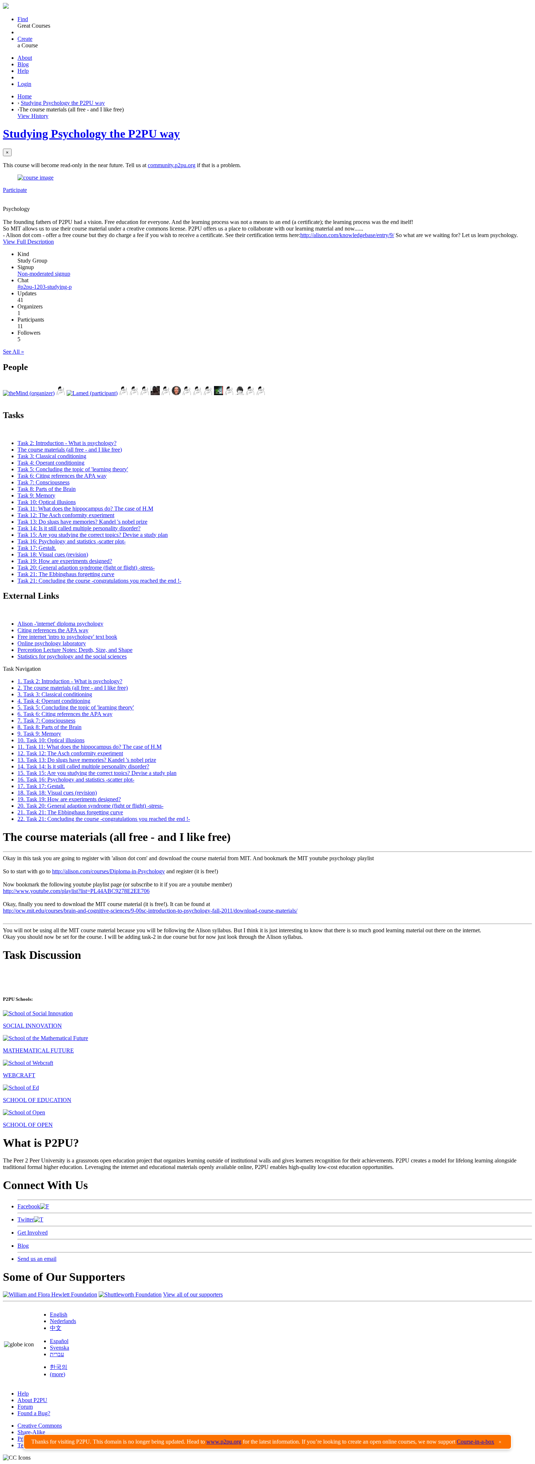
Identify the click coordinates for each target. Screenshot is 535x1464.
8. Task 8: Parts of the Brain (49, 727)
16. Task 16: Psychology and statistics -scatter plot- (75, 779)
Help (23, 71)
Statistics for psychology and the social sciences (72, 656)
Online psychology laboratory (51, 643)
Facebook (28, 1206)
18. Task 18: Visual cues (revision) (57, 793)
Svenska (59, 1348)
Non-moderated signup (43, 274)
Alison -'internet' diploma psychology (60, 624)
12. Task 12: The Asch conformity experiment (70, 753)
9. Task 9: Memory (39, 734)
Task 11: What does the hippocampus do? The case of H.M (85, 508)
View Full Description (28, 242)
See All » (13, 352)
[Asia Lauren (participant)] (123, 393)
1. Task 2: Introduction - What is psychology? (69, 681)
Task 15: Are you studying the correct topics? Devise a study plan (92, 535)
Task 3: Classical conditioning (51, 456)
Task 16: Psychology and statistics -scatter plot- (71, 541)
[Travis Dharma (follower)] (239, 393)
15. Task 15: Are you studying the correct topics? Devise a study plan (97, 773)
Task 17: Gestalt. (36, 548)
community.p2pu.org (171, 165)
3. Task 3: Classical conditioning (54, 694)
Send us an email (36, 1259)
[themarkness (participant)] (176, 393)
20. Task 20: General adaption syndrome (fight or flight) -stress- (90, 806)
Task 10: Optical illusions (46, 502)
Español (59, 1341)
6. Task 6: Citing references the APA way (64, 714)
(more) (57, 1374)
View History (32, 116)
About (24, 58)
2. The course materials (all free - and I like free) (72, 688)
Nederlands (63, 1321)
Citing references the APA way (52, 630)
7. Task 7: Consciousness (46, 720)
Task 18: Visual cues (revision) (52, 554)
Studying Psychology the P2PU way (63, 103)
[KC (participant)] (144, 393)
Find (22, 19)
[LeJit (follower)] (218, 393)
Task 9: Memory (36, 495)
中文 (56, 1328)
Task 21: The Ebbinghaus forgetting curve (65, 574)
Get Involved (32, 1232)
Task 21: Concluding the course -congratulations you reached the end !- (99, 581)
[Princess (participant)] (208, 393)
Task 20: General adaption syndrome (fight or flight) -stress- (86, 567)
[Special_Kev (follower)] (229, 393)
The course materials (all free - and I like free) (69, 449)
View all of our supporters (193, 1294)
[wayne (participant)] (197, 393)
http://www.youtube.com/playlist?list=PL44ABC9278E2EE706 (76, 891)
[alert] (267, 1441)
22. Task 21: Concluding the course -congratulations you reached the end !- (103, 819)
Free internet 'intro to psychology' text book (67, 637)
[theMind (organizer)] (29, 393)
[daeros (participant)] (60, 393)
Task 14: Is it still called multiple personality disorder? (78, 528)
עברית (57, 1354)
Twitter (25, 1219)
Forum (25, 1407)
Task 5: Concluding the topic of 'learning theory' (72, 469)
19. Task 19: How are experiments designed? (69, 799)
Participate (15, 190)
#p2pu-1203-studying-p (44, 287)
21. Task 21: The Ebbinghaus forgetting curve (70, 812)
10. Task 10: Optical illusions (50, 740)
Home (24, 96)
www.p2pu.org (223, 1442)
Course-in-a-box (475, 1442)
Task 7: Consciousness (43, 482)
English (58, 1314)
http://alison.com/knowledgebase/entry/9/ (347, 235)
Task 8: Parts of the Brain (46, 489)
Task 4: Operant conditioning (50, 463)
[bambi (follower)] (250, 393)
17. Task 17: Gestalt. (41, 786)
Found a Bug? (33, 1413)
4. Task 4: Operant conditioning (53, 701)
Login (24, 84)
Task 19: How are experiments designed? (64, 561)
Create (24, 39)
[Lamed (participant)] (92, 393)
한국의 (58, 1367)
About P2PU (32, 1400)
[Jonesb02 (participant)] (165, 393)
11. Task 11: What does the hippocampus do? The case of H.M (89, 747)
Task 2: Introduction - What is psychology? (66, 443)
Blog (23, 64)
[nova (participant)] (134, 393)
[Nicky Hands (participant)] (186, 393)
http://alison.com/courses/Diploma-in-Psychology (108, 871)
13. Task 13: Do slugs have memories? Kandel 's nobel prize (86, 760)
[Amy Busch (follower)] (260, 393)
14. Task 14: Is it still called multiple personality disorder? (83, 766)
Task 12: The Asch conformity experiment (65, 515)
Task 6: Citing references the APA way (62, 476)
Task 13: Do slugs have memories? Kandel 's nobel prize (82, 522)
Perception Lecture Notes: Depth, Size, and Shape (74, 650)
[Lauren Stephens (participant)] (155, 393)
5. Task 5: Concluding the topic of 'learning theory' (75, 707)
